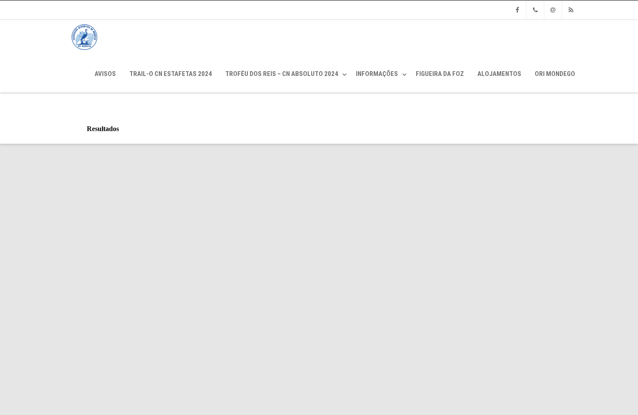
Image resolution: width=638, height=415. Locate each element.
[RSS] (570, 10)
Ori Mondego (555, 74)
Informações (377, 74)
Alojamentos (499, 74)
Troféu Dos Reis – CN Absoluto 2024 (281, 74)
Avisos (105, 74)
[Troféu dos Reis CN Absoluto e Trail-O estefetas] (82, 52)
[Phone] (535, 10)
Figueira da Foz (440, 74)
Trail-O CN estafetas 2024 (170, 74)
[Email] (553, 10)
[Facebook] (517, 10)
